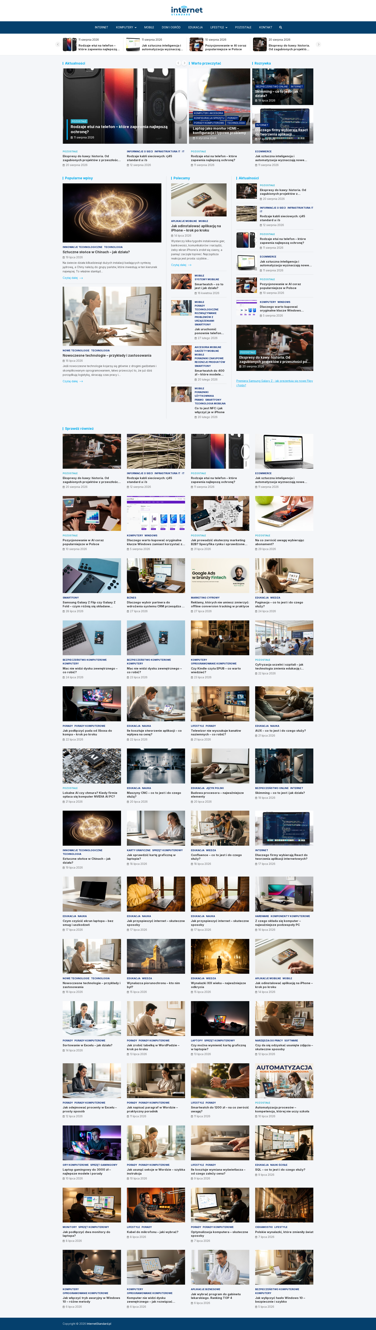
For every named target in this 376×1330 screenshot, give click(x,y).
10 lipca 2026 (266, 1116)
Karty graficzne (139, 850)
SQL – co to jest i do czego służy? (280, 1169)
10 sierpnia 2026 (84, 137)
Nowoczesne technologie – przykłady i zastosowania (107, 355)
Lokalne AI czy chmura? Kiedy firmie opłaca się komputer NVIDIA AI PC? (90, 795)
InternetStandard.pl (99, 1323)
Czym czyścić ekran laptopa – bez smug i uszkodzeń (88, 923)
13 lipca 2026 (138, 1054)
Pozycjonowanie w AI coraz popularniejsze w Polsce (98, 47)
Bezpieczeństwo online (272, 86)
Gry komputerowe (76, 1164)
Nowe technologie (76, 350)
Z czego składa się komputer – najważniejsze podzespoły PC (278, 923)
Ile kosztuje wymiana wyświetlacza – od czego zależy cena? (218, 1171)
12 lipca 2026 (266, 1054)
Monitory (70, 1227)
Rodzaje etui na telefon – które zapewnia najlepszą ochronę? (287, 49)
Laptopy (197, 1040)
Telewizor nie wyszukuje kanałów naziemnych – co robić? (216, 732)
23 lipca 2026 (138, 677)
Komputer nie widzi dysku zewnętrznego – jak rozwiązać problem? (149, 1301)
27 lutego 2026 (208, 338)
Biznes (131, 597)
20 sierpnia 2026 (77, 165)
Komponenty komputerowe (290, 916)
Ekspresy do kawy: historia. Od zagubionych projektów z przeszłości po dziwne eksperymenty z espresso (162, 51)
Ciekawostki (264, 1227)
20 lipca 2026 (139, 801)
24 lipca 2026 (267, 611)
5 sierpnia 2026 (273, 315)
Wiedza (275, 597)
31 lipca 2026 (202, 549)
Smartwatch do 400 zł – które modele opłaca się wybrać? (209, 374)
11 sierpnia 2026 (204, 165)
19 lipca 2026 (266, 100)
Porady (233, 118)
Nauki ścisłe (278, 1164)
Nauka (146, 725)
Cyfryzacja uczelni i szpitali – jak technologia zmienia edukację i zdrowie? (279, 668)
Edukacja (195, 27)
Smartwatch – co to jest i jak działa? (209, 286)
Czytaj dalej (71, 277)
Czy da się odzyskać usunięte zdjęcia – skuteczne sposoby (284, 1047)
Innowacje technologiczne (82, 247)
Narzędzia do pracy (269, 1040)
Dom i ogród (171, 27)
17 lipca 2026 (266, 139)
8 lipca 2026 (74, 1240)
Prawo (199, 399)
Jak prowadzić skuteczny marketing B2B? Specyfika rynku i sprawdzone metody (218, 544)
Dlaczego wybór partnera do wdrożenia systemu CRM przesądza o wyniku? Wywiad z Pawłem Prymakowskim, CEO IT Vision (155, 608)
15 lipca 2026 (138, 991)
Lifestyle (217, 27)
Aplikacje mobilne (184, 221)
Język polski (215, 788)
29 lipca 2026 (267, 549)
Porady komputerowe (209, 122)
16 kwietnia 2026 (208, 293)
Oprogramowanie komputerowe (214, 663)
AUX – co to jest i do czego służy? (280, 730)
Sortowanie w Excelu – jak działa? (87, 1045)
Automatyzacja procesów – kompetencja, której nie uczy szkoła (282, 1109)
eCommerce (263, 151)
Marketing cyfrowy (205, 597)
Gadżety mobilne (207, 350)
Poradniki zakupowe (209, 358)
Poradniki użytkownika (204, 394)
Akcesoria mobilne (208, 347)
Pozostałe (243, 27)
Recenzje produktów (210, 362)
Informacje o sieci (140, 151)
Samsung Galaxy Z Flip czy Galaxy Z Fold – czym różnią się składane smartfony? (89, 606)
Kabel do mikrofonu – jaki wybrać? (152, 1232)
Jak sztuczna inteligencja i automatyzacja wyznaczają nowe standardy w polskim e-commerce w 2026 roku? (282, 162)
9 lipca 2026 (202, 1178)
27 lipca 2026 (139, 611)
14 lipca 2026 (182, 235)
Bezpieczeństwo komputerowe (85, 659)
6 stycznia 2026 (206, 138)
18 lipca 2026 (138, 863)
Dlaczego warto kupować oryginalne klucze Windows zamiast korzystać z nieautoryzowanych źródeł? (281, 312)
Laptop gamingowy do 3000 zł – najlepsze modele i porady (87, 1171)
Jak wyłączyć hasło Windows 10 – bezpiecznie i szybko (280, 1300)
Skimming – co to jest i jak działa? (280, 793)
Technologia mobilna (210, 403)
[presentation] (58, 44)
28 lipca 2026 (74, 611)
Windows (283, 302)
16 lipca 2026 (74, 360)
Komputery (124, 27)
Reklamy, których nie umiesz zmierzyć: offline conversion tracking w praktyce (220, 604)
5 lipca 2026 (266, 1306)
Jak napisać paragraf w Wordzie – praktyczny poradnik (152, 1109)
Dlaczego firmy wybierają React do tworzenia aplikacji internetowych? (281, 134)
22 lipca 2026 (267, 673)
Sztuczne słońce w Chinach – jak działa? (96, 252)
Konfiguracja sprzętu (209, 118)
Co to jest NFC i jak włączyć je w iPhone (210, 410)
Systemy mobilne (207, 279)
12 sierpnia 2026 (140, 165)
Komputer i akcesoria (208, 113)
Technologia (236, 122)
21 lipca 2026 (202, 739)
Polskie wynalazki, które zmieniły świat (284, 1232)
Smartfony (203, 324)
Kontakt (265, 27)
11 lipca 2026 (138, 1116)
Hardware (262, 916)
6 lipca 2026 (74, 1306)
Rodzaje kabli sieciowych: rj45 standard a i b (224, 47)
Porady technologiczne (207, 307)
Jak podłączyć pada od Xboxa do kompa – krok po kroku (87, 732)
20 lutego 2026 (208, 379)
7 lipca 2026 (202, 1240)
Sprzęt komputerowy (167, 850)
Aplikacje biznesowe (205, 1289)
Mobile (149, 27)
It (183, 151)
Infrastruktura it (167, 151)
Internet (101, 27)
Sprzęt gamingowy (103, 1164)
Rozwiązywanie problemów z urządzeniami (206, 317)
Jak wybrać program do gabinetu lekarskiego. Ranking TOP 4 (216, 1296)
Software (291, 1040)
